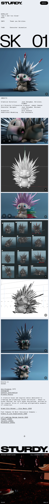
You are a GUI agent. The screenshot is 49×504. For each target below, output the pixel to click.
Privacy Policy (7, 394)
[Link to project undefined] (24, 478)
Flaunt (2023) (6, 419)
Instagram (5, 391)
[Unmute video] (9, 141)
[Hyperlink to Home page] (11, 3)
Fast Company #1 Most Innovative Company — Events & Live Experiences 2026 (19, 413)
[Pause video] (4, 141)
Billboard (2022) (8, 422)
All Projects (6, 389)
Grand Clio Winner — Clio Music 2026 (16, 408)
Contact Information (9, 392)
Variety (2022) (7, 421)
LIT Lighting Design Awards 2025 (14, 417)
